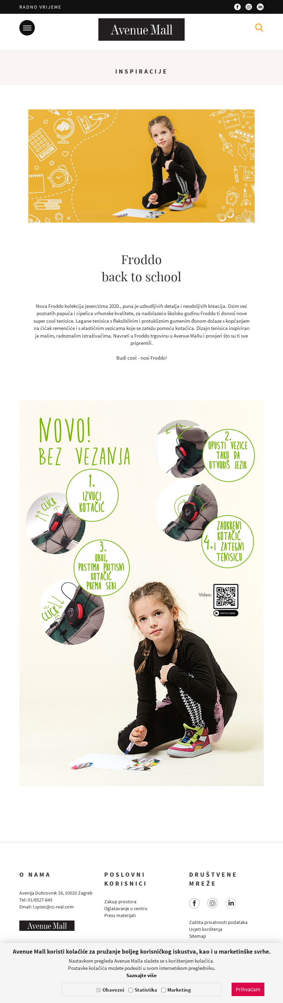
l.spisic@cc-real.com (53, 907)
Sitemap (197, 936)
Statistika (146, 989)
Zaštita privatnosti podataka (218, 922)
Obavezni (113, 989)
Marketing (179, 989)
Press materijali (120, 915)
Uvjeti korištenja (205, 929)
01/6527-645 (40, 900)
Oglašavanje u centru (125, 908)
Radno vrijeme (40, 7)
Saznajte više (141, 975)
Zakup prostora (120, 901)
